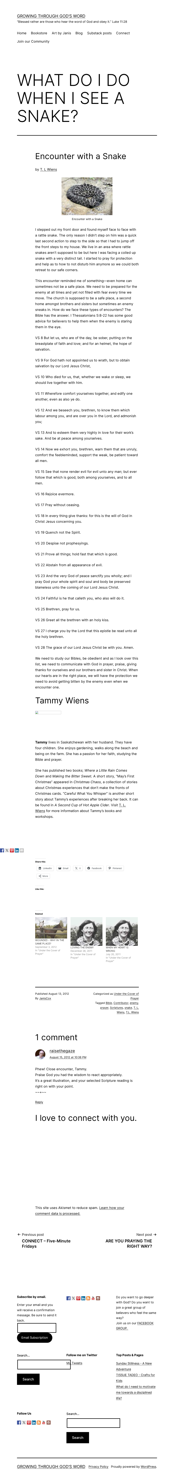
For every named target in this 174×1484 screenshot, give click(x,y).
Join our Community (33, 41)
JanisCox (45, 998)
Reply (39, 1102)
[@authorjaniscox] (7, 850)
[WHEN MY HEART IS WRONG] (122, 931)
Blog (79, 33)
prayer (104, 1007)
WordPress (148, 1466)
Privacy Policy (98, 1466)
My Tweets (74, 1363)
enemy (134, 1003)
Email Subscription (34, 1337)
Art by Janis (61, 33)
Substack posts (99, 33)
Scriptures (116, 1007)
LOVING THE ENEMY (82, 947)
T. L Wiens (48, 169)
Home (22, 33)
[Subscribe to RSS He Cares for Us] (88, 1298)
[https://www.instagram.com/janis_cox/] (98, 1298)
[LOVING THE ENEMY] (86, 931)
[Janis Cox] (17, 850)
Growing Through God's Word (51, 16)
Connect (123, 33)
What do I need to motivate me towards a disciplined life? (135, 1392)
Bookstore (39, 33)
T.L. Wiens (132, 1012)
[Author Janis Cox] (2, 850)
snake (128, 1007)
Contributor (121, 1003)
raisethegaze (62, 1050)
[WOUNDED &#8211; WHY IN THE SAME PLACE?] (51, 927)
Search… (23, 1355)
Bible (109, 1003)
